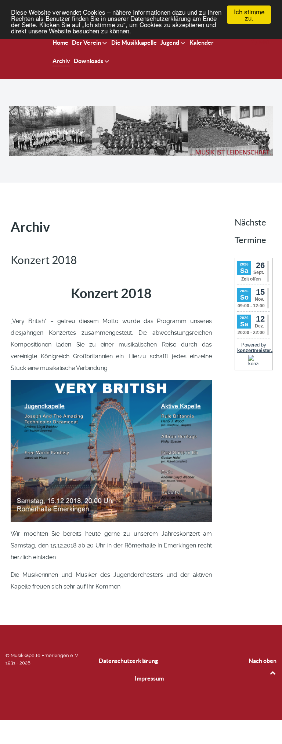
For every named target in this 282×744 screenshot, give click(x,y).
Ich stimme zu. (249, 14)
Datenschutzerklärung (128, 660)
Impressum (149, 678)
